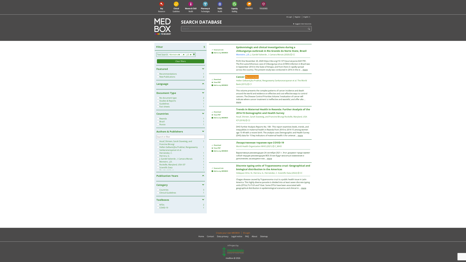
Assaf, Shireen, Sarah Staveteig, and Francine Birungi (260, 116)
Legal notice (236, 236)
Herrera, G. (259, 173)
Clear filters (180, 61)
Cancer (240, 76)
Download (217, 79)
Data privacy (222, 236)
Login (290, 17)
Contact (210, 236)
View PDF (217, 82)
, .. (243, 54)
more (305, 69)
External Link (218, 50)
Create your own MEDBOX (228, 233)
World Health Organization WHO (251, 146)
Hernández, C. (271, 173)
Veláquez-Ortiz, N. (244, 173)
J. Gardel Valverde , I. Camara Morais (267, 54)
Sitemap (264, 236)
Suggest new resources (302, 24)
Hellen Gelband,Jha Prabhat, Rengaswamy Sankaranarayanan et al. (266, 80)
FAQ (247, 236)
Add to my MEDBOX (220, 53)
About (254, 236)
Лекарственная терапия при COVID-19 (260, 142)
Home (201, 236)
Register (297, 17)
